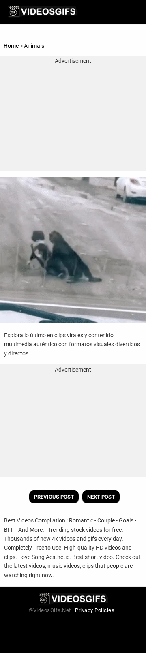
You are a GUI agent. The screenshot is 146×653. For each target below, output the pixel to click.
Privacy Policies (94, 610)
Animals (34, 46)
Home (11, 46)
